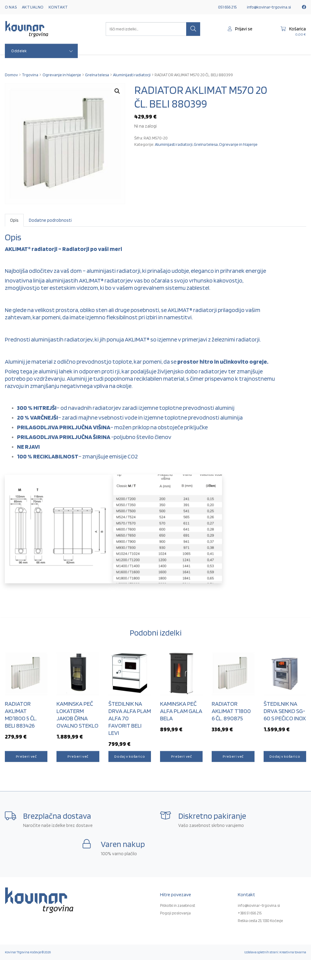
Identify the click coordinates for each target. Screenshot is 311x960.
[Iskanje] (193, 29)
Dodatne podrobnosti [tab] (50, 220)
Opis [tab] (14, 220)
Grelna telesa (97, 74)
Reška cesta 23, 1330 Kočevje (260, 920)
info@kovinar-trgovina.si (269, 7)
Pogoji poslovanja (175, 913)
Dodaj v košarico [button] (129, 756)
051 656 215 (227, 7)
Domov (11, 74)
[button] (117, 91)
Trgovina (30, 74)
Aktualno (33, 7)
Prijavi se (243, 29)
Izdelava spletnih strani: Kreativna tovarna (275, 952)
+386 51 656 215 (249, 913)
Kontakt (58, 7)
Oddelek (19, 51)
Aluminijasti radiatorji (132, 74)
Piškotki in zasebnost (177, 905)
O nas (11, 7)
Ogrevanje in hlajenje (62, 74)
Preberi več (26, 756)
